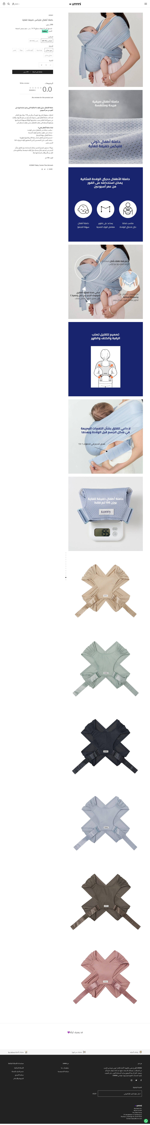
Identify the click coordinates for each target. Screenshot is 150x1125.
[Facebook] (47, 169)
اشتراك (94, 1093)
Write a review (24, 83)
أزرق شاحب (29, 50)
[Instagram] (131, 1080)
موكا (21, 50)
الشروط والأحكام (19, 1078)
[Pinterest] (42, 169)
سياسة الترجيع (19, 1075)
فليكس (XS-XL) (47, 40)
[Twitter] (44, 169)
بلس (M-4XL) (34, 40)
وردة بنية (39, 50)
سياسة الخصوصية (63, 1071)
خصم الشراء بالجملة (18, 1071)
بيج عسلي (49, 50)
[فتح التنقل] (145, 4)
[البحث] (9, 4)
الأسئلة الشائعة (19, 1068)
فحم (14, 50)
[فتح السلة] (4, 4)
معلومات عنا (65, 1068)
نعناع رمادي (48, 55)
